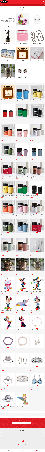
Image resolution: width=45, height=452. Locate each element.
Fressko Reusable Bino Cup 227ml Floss (22, 138)
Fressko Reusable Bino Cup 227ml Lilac (22, 158)
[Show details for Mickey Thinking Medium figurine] (8, 303)
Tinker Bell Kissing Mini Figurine (21, 406)
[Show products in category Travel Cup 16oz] (37, 19)
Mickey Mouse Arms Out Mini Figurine (35, 292)
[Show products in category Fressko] (8, 19)
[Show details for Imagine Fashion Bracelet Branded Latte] (8, 264)
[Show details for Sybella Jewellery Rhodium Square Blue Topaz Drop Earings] (37, 379)
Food (22, 60)
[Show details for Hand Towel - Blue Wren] (37, 245)
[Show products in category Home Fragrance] (8, 37)
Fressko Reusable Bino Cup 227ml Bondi (22, 100)
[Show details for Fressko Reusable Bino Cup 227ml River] (37, 149)
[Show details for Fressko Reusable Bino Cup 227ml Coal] (37, 111)
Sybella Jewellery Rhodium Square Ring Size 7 (7, 407)
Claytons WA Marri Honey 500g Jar (7, 99)
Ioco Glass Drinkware (22, 43)
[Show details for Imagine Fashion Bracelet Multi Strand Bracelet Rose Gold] (22, 264)
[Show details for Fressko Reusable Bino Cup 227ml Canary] (37, 92)
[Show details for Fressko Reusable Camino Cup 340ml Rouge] (37, 226)
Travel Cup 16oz (37, 26)
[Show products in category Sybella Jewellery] (22, 71)
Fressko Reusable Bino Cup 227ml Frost (36, 138)
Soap (8, 60)
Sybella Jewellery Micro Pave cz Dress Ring (7, 368)
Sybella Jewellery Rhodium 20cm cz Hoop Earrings (22, 368)
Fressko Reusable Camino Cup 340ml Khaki (7, 234)
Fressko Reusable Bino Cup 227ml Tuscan (36, 177)
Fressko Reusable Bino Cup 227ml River (36, 158)
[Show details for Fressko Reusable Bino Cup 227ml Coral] (8, 130)
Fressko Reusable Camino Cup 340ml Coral (7, 215)
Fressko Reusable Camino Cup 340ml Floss (22, 215)
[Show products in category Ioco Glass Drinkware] (22, 37)
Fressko (8, 26)
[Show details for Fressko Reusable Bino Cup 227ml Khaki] (8, 149)
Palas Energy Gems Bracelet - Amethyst (6, 349)
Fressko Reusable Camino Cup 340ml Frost (37, 215)
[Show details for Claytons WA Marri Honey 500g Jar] (8, 92)
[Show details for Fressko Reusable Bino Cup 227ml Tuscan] (37, 169)
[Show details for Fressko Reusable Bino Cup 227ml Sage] (22, 169)
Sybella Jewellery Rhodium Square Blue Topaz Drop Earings (36, 388)
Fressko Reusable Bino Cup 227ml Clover (22, 119)
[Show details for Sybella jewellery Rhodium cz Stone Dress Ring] (37, 360)
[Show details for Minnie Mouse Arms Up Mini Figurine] (37, 303)
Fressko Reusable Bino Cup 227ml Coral (7, 138)
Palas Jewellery (37, 43)
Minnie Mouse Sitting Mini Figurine (22, 329)
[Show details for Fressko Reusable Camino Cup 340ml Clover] (22, 188)
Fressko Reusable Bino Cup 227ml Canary (36, 100)
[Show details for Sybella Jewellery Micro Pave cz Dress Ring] (8, 360)
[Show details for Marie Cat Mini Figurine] (8, 284)
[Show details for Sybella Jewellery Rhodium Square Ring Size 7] (8, 399)
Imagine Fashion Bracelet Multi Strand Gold (35, 273)
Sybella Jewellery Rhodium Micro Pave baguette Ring (7, 388)
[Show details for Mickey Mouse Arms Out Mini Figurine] (37, 284)
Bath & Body (37, 60)
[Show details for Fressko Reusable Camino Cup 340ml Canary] (8, 188)
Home (21, 9)
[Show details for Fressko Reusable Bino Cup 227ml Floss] (22, 130)
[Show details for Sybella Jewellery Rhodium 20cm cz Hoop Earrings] (22, 360)
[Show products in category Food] (22, 54)
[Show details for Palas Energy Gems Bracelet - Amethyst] (8, 341)
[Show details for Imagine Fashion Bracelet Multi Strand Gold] (37, 264)
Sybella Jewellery (22, 77)
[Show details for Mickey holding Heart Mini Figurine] (22, 284)
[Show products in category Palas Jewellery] (37, 37)
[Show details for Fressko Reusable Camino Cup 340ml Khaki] (8, 226)
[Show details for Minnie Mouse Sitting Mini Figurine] (22, 322)
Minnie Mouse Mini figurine (6, 329)
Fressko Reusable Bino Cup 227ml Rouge (7, 177)
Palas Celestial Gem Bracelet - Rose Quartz (36, 330)
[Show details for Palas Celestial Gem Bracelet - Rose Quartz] (37, 322)
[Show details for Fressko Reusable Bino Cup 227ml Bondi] (22, 92)
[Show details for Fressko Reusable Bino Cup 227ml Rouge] (8, 169)
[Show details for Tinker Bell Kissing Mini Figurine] (22, 399)
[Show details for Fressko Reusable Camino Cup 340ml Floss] (22, 207)
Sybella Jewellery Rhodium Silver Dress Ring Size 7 (22, 388)
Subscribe (32, 423)
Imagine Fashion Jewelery (7, 78)
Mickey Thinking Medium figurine (7, 310)
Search (44, 5)
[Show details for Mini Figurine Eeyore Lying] (22, 303)
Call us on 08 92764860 (23, 444)
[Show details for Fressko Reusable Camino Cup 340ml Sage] (8, 245)
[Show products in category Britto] (22, 19)
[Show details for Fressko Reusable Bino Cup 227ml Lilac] (22, 149)
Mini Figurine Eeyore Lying (20, 310)
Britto (22, 26)
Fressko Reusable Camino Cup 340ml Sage (7, 253)
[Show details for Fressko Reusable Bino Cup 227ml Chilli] (8, 111)
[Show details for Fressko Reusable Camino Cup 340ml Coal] (37, 188)
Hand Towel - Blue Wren (34, 253)
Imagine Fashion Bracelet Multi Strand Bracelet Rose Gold (21, 273)
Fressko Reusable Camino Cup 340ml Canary (7, 196)
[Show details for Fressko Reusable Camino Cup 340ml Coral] (8, 207)
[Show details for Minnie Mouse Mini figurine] (8, 322)
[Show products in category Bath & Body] (37, 54)
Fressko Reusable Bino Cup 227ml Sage (22, 177)
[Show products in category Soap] (8, 54)
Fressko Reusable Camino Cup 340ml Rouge (37, 234)
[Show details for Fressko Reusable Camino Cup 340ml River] (22, 226)
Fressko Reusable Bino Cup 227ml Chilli (7, 119)
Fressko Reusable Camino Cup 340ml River (22, 234)
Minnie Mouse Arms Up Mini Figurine (37, 310)
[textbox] (21, 5)
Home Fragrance (8, 43)
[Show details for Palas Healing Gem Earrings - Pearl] (37, 341)
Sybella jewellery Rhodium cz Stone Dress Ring (36, 368)
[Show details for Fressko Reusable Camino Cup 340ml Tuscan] (22, 245)
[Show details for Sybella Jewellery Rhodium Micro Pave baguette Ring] (8, 379)
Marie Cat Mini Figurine (5, 291)
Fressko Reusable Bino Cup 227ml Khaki (7, 158)
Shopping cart (44, 2)
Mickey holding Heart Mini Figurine (22, 291)
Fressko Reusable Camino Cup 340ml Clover (22, 196)
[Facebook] (23, 441)
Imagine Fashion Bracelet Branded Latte (7, 273)
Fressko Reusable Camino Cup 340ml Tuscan (22, 253)
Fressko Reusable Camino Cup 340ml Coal (37, 196)
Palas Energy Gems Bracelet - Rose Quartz (22, 349)
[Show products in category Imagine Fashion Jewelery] (8, 71)
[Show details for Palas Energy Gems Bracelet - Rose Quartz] (22, 341)
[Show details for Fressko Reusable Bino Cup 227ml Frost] (37, 130)
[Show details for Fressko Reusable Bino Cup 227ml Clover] (22, 111)
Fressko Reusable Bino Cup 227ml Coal (36, 119)
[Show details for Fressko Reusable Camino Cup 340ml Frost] (37, 207)
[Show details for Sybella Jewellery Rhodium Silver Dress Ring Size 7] (22, 379)
